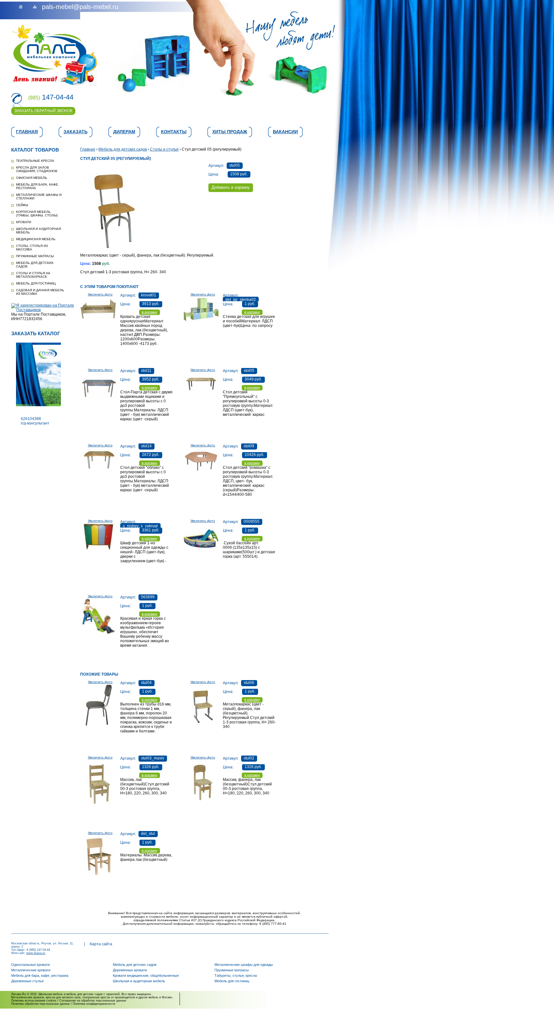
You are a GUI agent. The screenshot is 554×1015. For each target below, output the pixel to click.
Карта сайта (101, 944)
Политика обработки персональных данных (40, 1003)
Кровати (23, 222)
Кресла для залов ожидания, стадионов (36, 169)
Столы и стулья (164, 149)
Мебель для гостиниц (35, 283)
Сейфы (22, 205)
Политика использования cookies (33, 1000)
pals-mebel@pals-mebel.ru (80, 6)
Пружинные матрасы (35, 256)
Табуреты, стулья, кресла (235, 975)
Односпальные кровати (30, 965)
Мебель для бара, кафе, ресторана (39, 975)
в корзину (149, 312)
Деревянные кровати (130, 970)
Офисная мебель (31, 177)
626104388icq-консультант (35, 420)
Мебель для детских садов (122, 149)
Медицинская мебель (35, 239)
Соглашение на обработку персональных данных (92, 1000)
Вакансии (285, 131)
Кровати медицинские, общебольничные (146, 975)
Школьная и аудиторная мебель (139, 981)
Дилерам (124, 131)
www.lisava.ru (35, 953)
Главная (27, 131)
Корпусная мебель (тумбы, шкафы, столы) (37, 213)
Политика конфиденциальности (94, 1003)
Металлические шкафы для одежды (243, 965)
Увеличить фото (100, 294)
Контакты (174, 131)
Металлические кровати (30, 970)
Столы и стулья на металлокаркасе (33, 274)
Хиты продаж (229, 131)
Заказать (75, 131)
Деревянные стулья (27, 981)
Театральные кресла (35, 160)
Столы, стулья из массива (32, 247)
